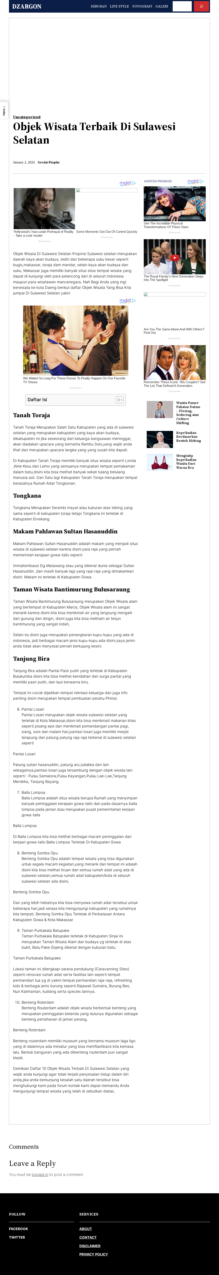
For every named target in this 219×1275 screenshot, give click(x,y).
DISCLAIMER (90, 1246)
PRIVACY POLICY (93, 1254)
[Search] (201, 6)
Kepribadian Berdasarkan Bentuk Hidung (188, 437)
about (85, 1229)
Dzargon (26, 6)
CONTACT (88, 1237)
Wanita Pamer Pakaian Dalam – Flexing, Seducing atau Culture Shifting (188, 413)
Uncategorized (27, 117)
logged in (40, 1174)
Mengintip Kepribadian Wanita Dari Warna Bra (186, 462)
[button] (4, 110)
